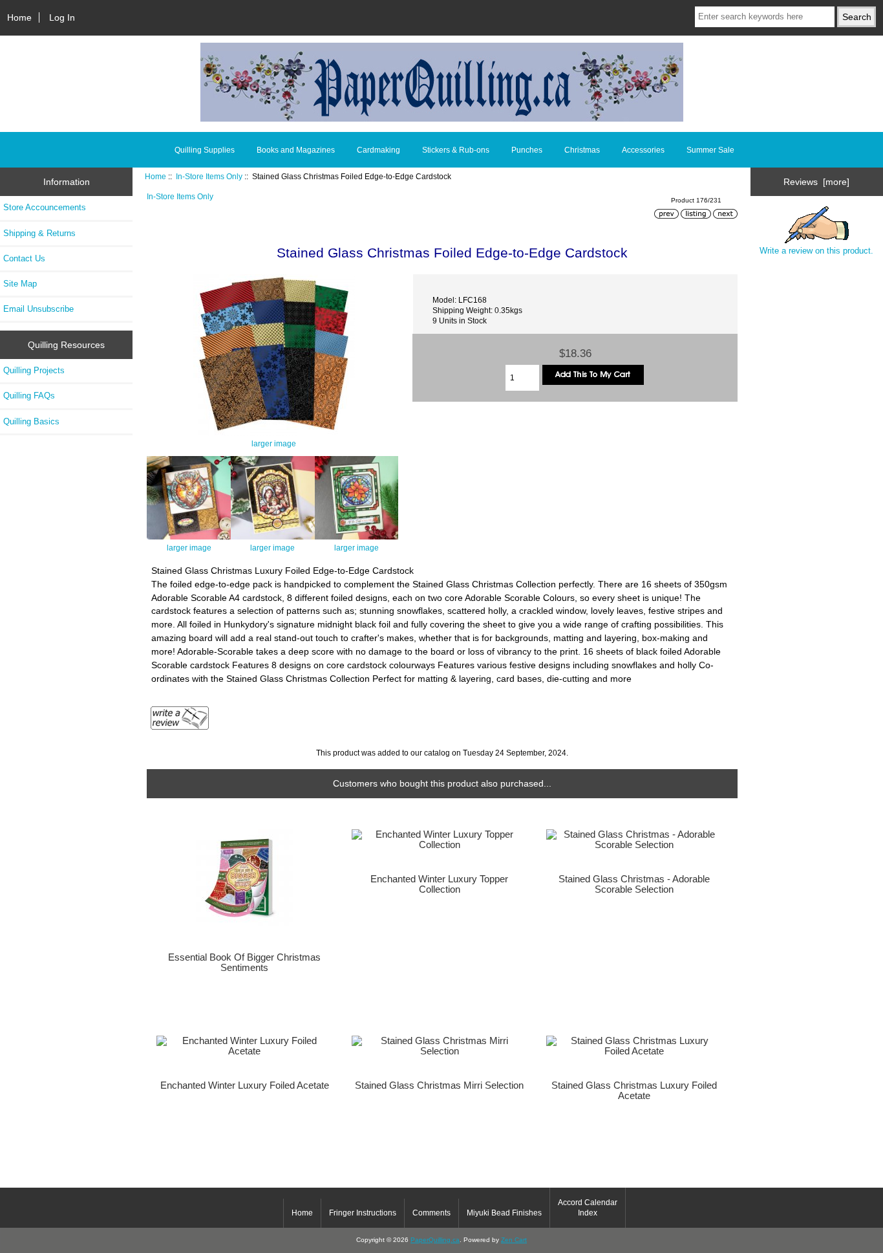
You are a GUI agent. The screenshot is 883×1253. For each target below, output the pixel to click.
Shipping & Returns (39, 233)
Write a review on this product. (816, 251)
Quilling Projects (34, 370)
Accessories (643, 150)
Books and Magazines (296, 150)
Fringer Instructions (362, 1212)
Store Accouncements (44, 207)
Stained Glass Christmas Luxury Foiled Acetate (634, 1090)
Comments (431, 1212)
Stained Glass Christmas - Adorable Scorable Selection (634, 884)
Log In (62, 17)
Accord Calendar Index (587, 1207)
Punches (526, 150)
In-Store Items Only (209, 176)
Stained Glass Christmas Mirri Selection (439, 1085)
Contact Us (24, 258)
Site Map (20, 284)
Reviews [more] (816, 182)
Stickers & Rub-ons (455, 150)
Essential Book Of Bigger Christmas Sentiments (244, 962)
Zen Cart (514, 1239)
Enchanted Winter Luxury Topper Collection (439, 884)
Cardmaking (378, 150)
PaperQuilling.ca (435, 1239)
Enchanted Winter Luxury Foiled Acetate (244, 1085)
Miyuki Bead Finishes (504, 1212)
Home (19, 17)
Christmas (582, 150)
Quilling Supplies (205, 150)
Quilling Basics (31, 421)
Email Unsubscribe (38, 309)
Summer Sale (710, 150)
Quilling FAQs (29, 395)
